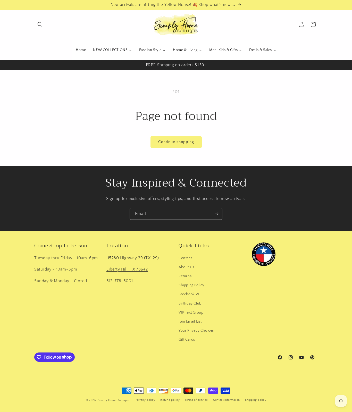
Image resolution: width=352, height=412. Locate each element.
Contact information (226, 399)
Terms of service (196, 399)
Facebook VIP (190, 294)
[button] (40, 24)
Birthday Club (190, 303)
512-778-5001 (119, 280)
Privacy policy (145, 399)
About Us (186, 267)
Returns (185, 276)
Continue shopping (176, 142)
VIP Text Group (191, 312)
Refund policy (170, 399)
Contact (185, 258)
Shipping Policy (191, 285)
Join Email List (190, 321)
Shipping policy (255, 399)
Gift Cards (187, 339)
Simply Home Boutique (113, 400)
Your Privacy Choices (196, 330)
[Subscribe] (216, 214)
